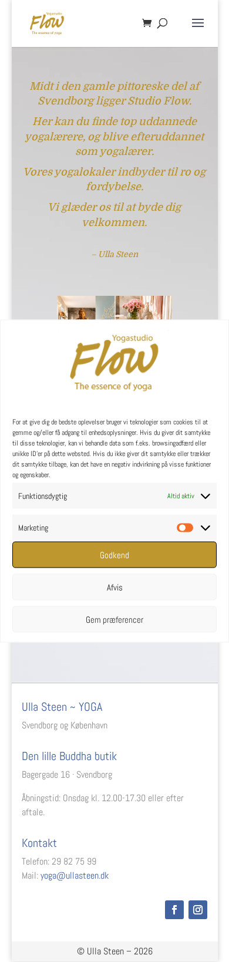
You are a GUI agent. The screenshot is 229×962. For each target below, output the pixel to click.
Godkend (114, 554)
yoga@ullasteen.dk (75, 875)
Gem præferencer (114, 619)
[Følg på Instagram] (197, 909)
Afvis (115, 586)
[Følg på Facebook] (174, 909)
